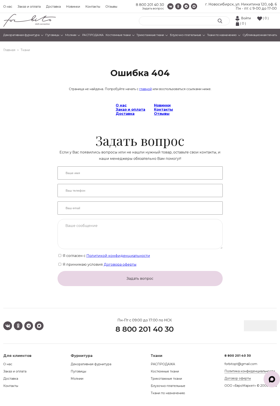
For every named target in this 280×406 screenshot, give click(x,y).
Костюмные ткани (165, 371)
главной (145, 89)
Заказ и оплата (29, 7)
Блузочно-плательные (168, 386)
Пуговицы (78, 371)
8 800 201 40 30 (150, 5)
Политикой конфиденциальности (118, 256)
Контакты (92, 7)
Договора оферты (120, 264)
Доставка (53, 7)
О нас (7, 7)
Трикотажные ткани (166, 379)
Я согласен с (106, 256)
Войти (246, 18)
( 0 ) (266, 18)
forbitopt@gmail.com (240, 364)
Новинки (73, 7)
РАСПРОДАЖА (163, 364)
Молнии (77, 379)
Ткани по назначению (168, 393)
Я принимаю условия (99, 264)
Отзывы (111, 7)
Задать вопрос (153, 8)
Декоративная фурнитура (91, 364)
